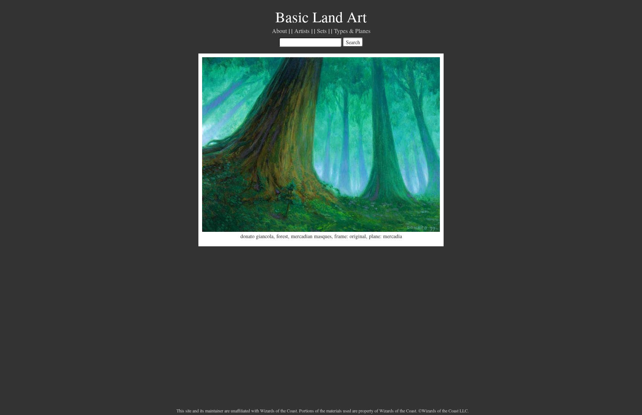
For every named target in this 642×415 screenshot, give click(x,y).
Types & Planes (352, 31)
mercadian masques (311, 236)
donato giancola (256, 236)
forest (282, 236)
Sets (322, 31)
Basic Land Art (321, 16)
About (279, 31)
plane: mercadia (385, 236)
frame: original (350, 236)
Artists (301, 31)
